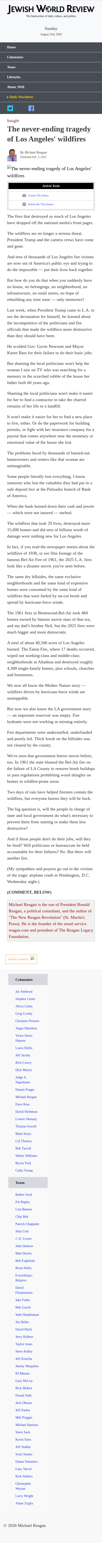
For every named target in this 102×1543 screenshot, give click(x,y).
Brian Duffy (23, 1268)
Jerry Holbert (24, 1337)
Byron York (23, 1163)
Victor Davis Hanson (23, 1038)
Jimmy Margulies (27, 1366)
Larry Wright (24, 1496)
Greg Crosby (23, 1013)
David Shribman (26, 1111)
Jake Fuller (22, 1300)
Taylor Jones (23, 1344)
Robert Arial (23, 1194)
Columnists (15, 57)
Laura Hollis (23, 1048)
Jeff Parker (22, 1410)
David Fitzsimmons (23, 1290)
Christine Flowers (27, 1021)
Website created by (18, 959)
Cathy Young (24, 1170)
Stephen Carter (25, 999)
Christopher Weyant (23, 1486)
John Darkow (24, 1246)
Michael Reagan (26, 1097)
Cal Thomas (23, 1141)
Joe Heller (22, 1322)
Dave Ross (22, 1104)
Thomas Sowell (25, 1126)
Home (11, 47)
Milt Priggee (23, 1417)
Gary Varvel (23, 1469)
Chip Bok (21, 1216)
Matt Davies (23, 1253)
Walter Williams (26, 1156)
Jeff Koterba (23, 1359)
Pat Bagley (22, 1202)
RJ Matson (22, 1373)
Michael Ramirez (26, 1425)
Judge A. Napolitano (22, 1080)
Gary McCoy (24, 1381)
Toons (11, 67)
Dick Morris (23, 1070)
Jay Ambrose (23, 991)
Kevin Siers (23, 1439)
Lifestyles (13, 77)
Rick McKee (23, 1388)
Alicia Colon (23, 1006)
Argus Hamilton (26, 1028)
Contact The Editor (38, 195)
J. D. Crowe (23, 1238)
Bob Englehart (25, 1260)
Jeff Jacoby (22, 1055)
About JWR (15, 87)
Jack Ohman (23, 1403)
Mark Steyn (23, 1134)
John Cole (22, 1231)
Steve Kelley (23, 1351)
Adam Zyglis (24, 1503)
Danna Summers (26, 1461)
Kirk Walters (23, 1476)
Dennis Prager (24, 1089)
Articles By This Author (40, 204)
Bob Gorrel (23, 1307)
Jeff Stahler (23, 1447)
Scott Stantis (23, 1454)
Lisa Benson (23, 1209)
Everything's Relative (23, 1278)
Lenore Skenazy (26, 1119)
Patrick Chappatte (27, 1224)
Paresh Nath (23, 1395)
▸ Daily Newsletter (20, 97)
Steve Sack (22, 1432)
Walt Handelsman (27, 1315)
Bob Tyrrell (23, 1148)
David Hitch (23, 1329)
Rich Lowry (23, 1062)
